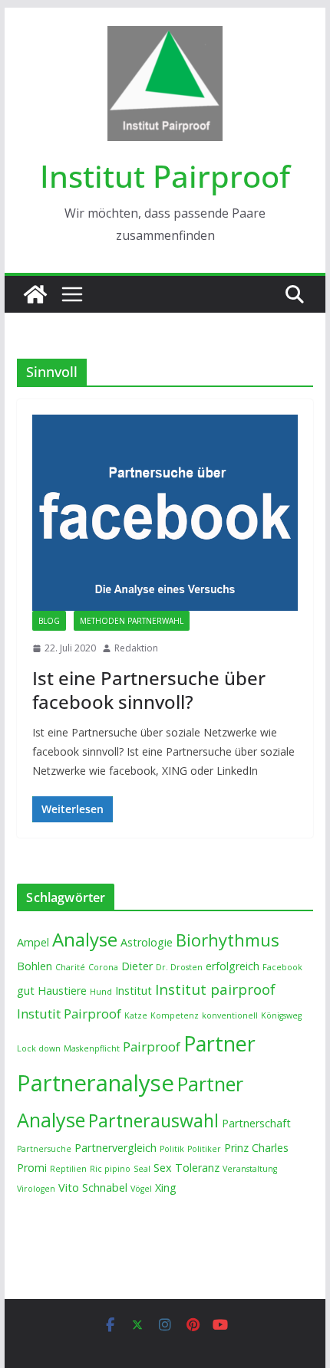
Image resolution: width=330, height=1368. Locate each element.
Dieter (137, 966)
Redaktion (136, 647)
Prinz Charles (256, 1147)
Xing (166, 1187)
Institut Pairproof (165, 176)
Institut (133, 990)
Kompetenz (174, 1015)
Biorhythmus (227, 939)
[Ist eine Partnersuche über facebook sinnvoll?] (164, 513)
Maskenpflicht (92, 1048)
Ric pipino (110, 1168)
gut (26, 990)
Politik (172, 1148)
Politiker (204, 1148)
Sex (162, 1167)
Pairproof (151, 1046)
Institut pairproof (215, 989)
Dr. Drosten (179, 967)
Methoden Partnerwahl (131, 620)
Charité (70, 967)
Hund (101, 991)
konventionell (230, 1015)
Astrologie (146, 942)
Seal (142, 1168)
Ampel (33, 942)
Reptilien (68, 1168)
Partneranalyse (95, 1083)
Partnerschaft (256, 1123)
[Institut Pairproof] (35, 294)
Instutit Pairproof (69, 1013)
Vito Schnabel (92, 1187)
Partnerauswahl (153, 1120)
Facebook (282, 967)
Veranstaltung (250, 1168)
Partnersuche (44, 1148)
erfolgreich (232, 966)
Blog (49, 620)
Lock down (39, 1048)
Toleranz (197, 1167)
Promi (32, 1167)
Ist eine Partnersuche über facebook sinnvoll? (149, 689)
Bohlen (34, 966)
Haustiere (62, 990)
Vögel (141, 1188)
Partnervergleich (115, 1147)
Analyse (84, 939)
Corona (103, 967)
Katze (135, 1015)
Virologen (36, 1188)
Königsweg (281, 1015)
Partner (219, 1043)
